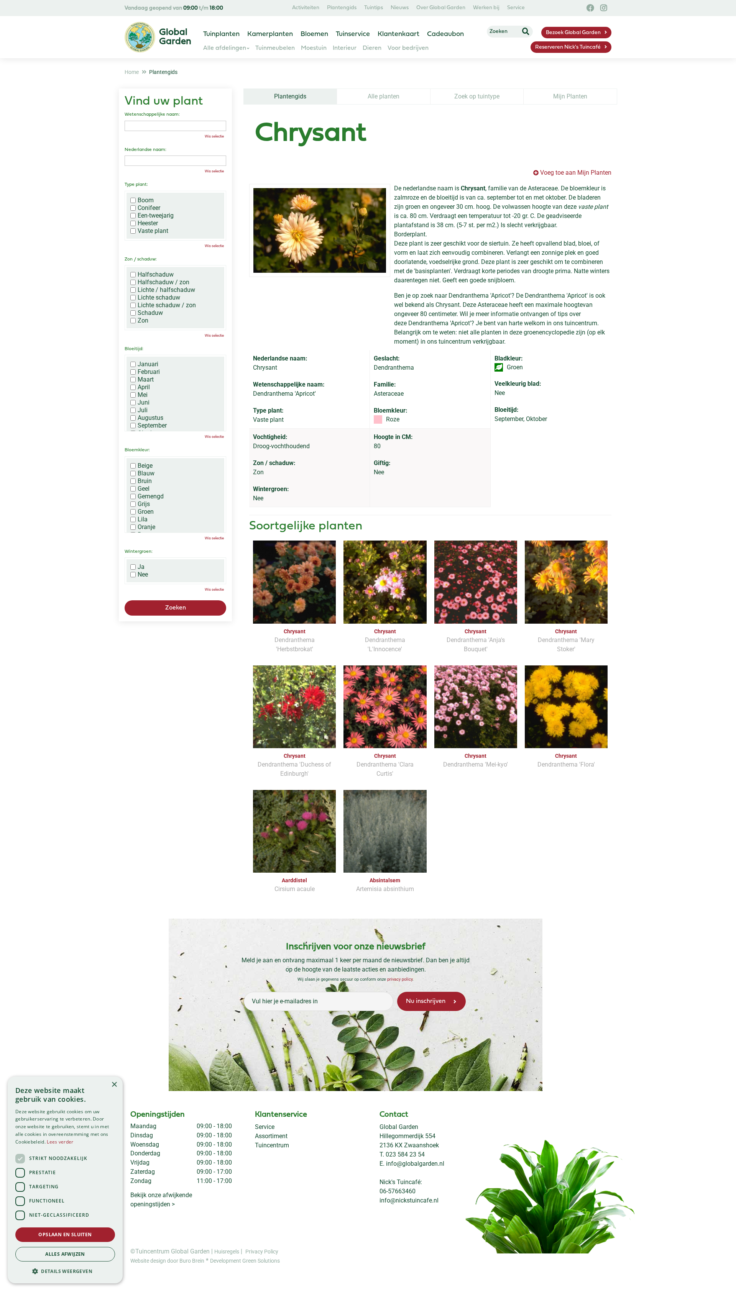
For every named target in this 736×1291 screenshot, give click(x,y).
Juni (144, 402)
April (144, 387)
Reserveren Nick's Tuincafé (568, 47)
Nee (143, 574)
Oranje (146, 527)
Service (264, 1126)
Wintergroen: (139, 552)
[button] (65, 1271)
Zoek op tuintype (476, 96)
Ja (141, 567)
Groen (146, 511)
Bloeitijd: (134, 349)
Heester (148, 223)
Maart (146, 379)
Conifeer (149, 208)
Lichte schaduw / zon (167, 305)
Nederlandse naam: (145, 150)
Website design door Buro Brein (167, 1261)
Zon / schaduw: (141, 259)
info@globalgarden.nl (415, 1163)
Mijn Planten (570, 96)
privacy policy (399, 979)
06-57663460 (398, 1191)
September (152, 425)
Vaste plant (153, 231)
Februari (149, 372)
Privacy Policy (261, 1251)
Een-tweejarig (156, 215)
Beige (145, 466)
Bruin (145, 481)
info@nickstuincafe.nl (409, 1200)
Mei (143, 395)
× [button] (114, 1085)
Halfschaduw (156, 274)
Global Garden (399, 1126)
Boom (146, 200)
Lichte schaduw (159, 297)
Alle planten (383, 96)
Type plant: (136, 185)
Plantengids (290, 96)
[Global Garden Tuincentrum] (140, 37)
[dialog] (65, 1179)
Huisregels (226, 1251)
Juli (143, 410)
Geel (144, 488)
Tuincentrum (272, 1145)
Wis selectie (214, 136)
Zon (143, 320)
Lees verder (60, 1142)
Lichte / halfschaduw (166, 290)
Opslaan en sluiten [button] (65, 1234)
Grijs (144, 504)
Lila (143, 519)
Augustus (150, 418)
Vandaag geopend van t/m (174, 8)
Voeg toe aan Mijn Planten (575, 172)
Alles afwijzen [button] (65, 1254)
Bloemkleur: (137, 450)
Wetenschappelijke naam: (152, 114)
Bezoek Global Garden (573, 32)
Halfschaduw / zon (163, 282)
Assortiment (271, 1136)
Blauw (146, 473)
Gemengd (151, 496)
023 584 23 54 (405, 1154)
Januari (148, 364)
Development (226, 1261)
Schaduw (150, 313)
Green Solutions (261, 1261)
